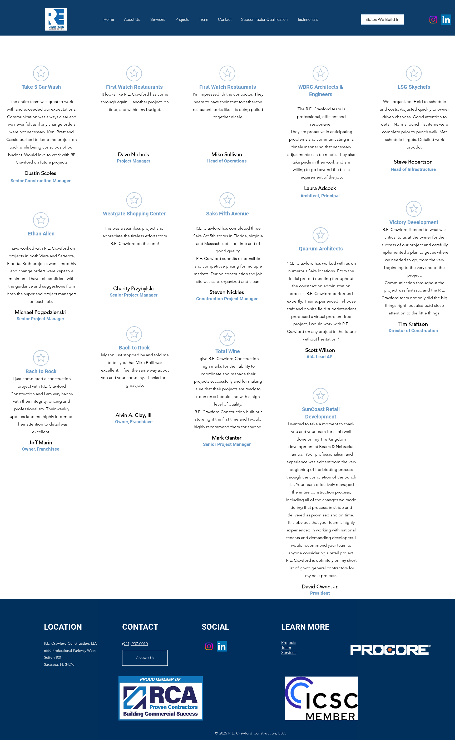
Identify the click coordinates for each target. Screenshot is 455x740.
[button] (382, 19)
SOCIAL (215, 627)
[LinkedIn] (446, 19)
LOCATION (63, 627)
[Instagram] (433, 19)
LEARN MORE (305, 627)
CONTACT (140, 627)
